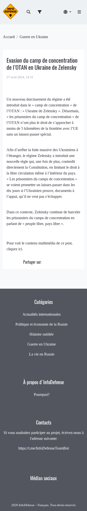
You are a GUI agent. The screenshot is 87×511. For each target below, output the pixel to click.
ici (20, 249)
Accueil (9, 37)
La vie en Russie (41, 354)
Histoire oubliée (41, 334)
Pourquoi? (42, 394)
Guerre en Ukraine (34, 37)
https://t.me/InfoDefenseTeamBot (43, 448)
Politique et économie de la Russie (41, 324)
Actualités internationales (41, 314)
